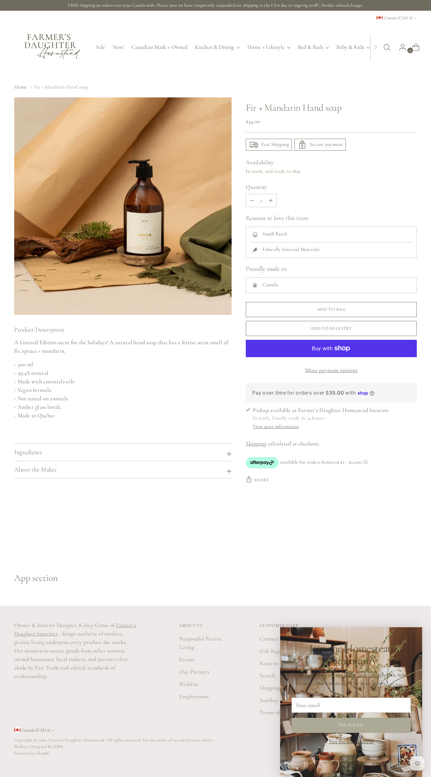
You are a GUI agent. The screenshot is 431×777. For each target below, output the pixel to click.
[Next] (375, 47)
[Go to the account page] (400, 47)
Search (267, 675)
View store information (276, 426)
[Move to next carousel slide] (411, 538)
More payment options (331, 370)
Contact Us (273, 638)
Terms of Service (279, 712)
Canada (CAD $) (398, 17)
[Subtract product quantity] (270, 200)
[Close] (415, 635)
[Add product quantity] (251, 200)
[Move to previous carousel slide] (397, 538)
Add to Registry (331, 328)
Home (20, 87)
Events (186, 659)
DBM (57, 746)
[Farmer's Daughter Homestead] (50, 47)
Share (261, 480)
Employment (194, 696)
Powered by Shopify (32, 753)
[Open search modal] (387, 47)
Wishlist (188, 684)
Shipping (256, 443)
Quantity (256, 186)
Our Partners (194, 671)
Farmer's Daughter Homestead (76, 740)
